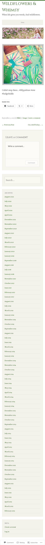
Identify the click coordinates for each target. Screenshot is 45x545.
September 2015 (10, 328)
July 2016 (8, 306)
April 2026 (8, 210)
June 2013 (8, 438)
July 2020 (8, 237)
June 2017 (8, 288)
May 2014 (8, 388)
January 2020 (10, 251)
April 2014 (8, 392)
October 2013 (9, 420)
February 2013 (10, 456)
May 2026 (8, 206)
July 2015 (8, 338)
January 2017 (9, 297)
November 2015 (10, 319)
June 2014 (8, 383)
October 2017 (9, 283)
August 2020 (9, 233)
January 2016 (9, 315)
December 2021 (10, 219)
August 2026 (9, 196)
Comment (31, 163)
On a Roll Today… (35, 125)
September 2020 (11, 228)
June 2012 (8, 492)
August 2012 (9, 483)
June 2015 (8, 342)
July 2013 (8, 433)
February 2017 (10, 292)
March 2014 (9, 397)
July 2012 (8, 488)
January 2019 (9, 256)
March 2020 (9, 242)
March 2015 (9, 347)
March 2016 (9, 310)
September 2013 (10, 424)
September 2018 (10, 260)
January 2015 (9, 356)
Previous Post (8, 125)
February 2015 (10, 351)
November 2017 (10, 278)
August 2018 (9, 265)
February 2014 (10, 401)
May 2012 (8, 497)
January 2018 (9, 274)
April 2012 (8, 501)
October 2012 (9, 474)
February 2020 (10, 247)
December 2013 (10, 410)
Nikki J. (19, 118)
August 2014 (9, 374)
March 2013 (9, 451)
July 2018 (8, 269)
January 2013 (9, 460)
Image (25, 118)
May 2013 (8, 442)
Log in (7, 531)
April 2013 (8, 447)
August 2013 (9, 429)
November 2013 (10, 415)
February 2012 (10, 511)
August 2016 (9, 301)
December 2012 (10, 465)
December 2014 (10, 360)
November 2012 (10, 470)
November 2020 (10, 224)
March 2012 (9, 506)
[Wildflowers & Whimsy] (23, 38)
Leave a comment (34, 118)
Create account (10, 527)
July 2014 (8, 379)
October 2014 (9, 369)
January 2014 (9, 406)
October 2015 (9, 324)
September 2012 (10, 479)
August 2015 (9, 333)
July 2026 (8, 201)
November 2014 (10, 365)
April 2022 (8, 215)
